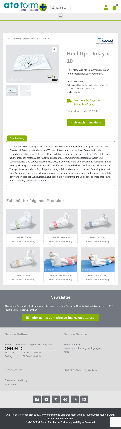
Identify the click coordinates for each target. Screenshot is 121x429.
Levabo (77, 92)
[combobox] (60, 8)
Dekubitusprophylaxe (21, 38)
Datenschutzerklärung (16, 380)
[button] (60, 15)
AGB (66, 352)
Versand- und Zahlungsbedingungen (82, 348)
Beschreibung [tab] (17, 138)
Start (8, 38)
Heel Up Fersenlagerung (88, 85)
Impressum (11, 384)
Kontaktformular (72, 344)
